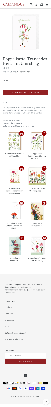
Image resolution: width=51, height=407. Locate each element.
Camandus (21, 396)
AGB (7, 326)
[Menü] (46, 4)
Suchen (8, 307)
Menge (5, 80)
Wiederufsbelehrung (14, 339)
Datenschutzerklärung (15, 333)
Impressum (10, 320)
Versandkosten (23, 72)
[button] (21, 133)
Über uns (9, 314)
